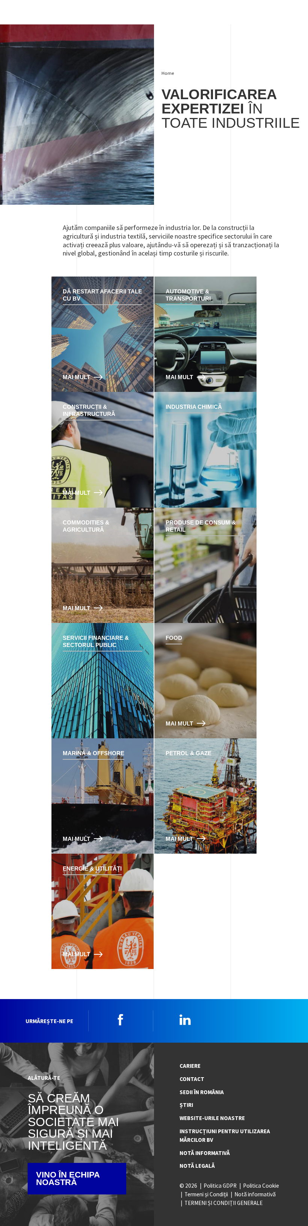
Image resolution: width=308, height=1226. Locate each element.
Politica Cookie (261, 1185)
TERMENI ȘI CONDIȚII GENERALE (223, 1202)
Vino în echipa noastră (68, 1178)
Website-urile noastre (212, 1118)
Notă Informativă (205, 1152)
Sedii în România (202, 1092)
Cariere (190, 1065)
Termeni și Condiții (206, 1194)
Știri (186, 1104)
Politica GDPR (220, 1185)
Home (168, 73)
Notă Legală (197, 1165)
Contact (192, 1078)
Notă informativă (255, 1194)
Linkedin (185, 1019)
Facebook (120, 1019)
